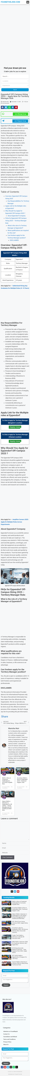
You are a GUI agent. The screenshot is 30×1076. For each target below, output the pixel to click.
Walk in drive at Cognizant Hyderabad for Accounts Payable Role (7, 781)
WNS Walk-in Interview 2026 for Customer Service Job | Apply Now (20, 943)
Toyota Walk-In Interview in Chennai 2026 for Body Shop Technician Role (20, 963)
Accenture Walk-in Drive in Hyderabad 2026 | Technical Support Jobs (22, 780)
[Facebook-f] (2, 1067)
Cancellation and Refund (10, 1036)
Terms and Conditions (9, 1039)
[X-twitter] (16, 1067)
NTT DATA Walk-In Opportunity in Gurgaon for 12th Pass (19, 957)
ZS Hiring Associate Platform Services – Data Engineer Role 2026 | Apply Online (19, 950)
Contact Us (6, 1034)
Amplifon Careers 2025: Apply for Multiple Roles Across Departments (14, 522)
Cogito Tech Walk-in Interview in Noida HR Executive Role (18, 937)
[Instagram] (12, 891)
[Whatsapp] (13, 1067)
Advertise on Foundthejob (10, 1031)
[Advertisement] (15, 20)
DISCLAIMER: (14, 240)
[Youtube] (18, 891)
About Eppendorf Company (17, 216)
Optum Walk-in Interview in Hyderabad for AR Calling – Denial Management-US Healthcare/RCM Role (7, 806)
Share (4, 716)
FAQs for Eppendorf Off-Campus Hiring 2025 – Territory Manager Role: (15, 220)
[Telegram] (15, 891)
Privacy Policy (7, 1042)
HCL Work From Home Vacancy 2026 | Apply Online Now (20, 923)
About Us (5, 1044)
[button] (27, 2)
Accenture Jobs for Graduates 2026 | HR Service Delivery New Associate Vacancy (20, 930)
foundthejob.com (10, 2)
